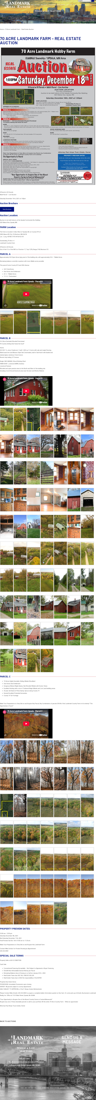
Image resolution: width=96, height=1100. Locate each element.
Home (28, 4)
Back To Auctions (8, 1021)
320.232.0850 (4, 951)
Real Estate (44, 4)
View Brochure (7, 209)
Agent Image (58, 1092)
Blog (74, 4)
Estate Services (61, 4)
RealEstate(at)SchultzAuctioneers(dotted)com (26, 1062)
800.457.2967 (88, 5)
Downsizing (52, 4)
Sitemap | (47, 1092)
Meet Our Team (35, 4)
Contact (79, 4)
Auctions (69, 4)
